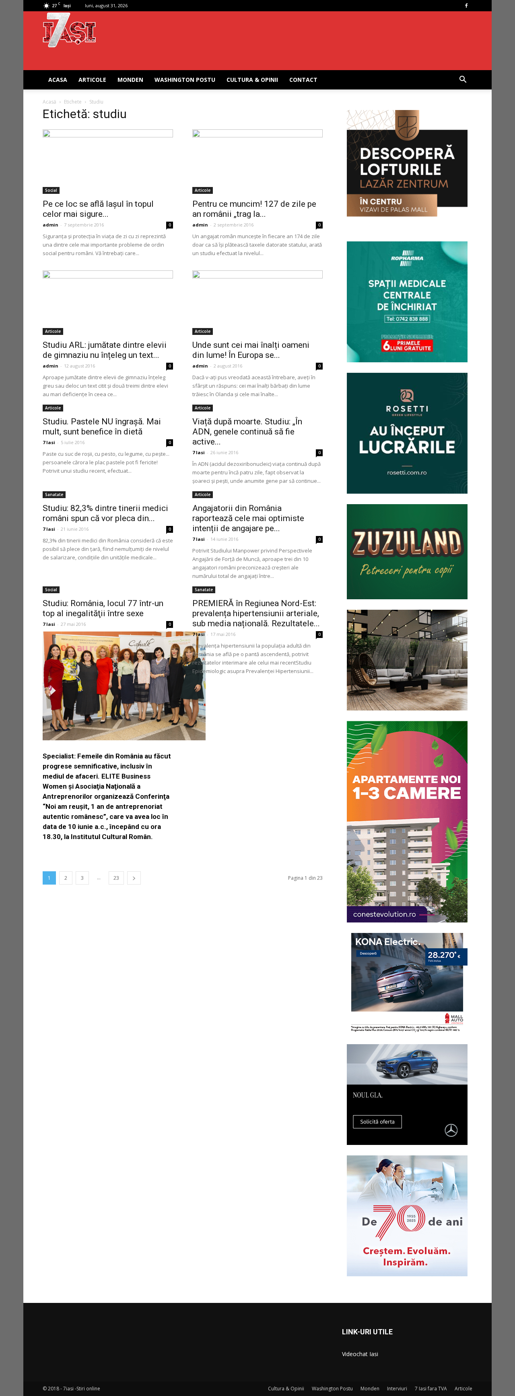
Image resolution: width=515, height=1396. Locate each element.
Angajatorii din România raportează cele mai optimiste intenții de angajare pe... (248, 518)
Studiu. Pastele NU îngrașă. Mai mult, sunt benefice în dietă (102, 426)
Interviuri (397, 1388)
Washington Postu (184, 79)
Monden (130, 79)
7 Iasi (49, 442)
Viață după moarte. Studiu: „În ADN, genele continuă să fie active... (247, 432)
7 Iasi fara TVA (431, 1388)
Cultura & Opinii (252, 79)
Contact (303, 79)
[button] (462, 80)
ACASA (57, 79)
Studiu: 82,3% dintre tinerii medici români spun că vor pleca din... (105, 513)
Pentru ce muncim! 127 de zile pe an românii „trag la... (254, 209)
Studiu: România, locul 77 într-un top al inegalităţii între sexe (103, 608)
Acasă (49, 101)
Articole (92, 79)
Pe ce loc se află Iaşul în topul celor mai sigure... (98, 209)
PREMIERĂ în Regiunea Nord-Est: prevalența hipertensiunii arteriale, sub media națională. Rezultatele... (256, 613)
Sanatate (54, 494)
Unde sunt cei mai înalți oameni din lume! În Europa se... (250, 350)
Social (51, 190)
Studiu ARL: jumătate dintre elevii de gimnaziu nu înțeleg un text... (105, 350)
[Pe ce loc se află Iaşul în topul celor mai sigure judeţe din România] (108, 161)
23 (116, 878)
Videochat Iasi (360, 1354)
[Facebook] (466, 5)
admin (50, 225)
